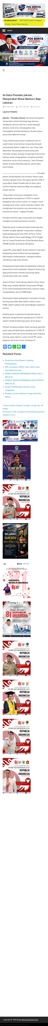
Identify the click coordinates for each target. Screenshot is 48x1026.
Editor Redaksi (24, 107)
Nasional (37, 107)
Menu (9, 30)
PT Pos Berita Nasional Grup (27, 1020)
